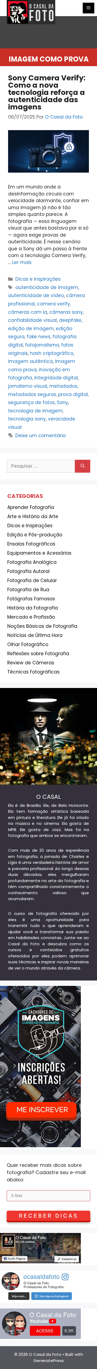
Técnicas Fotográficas (33, 672)
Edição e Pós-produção (34, 535)
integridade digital (56, 378)
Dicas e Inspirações (38, 279)
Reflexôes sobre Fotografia (38, 653)
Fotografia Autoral (28, 571)
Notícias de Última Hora (35, 635)
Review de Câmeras (30, 662)
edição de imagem (31, 328)
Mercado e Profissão (31, 617)
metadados (63, 386)
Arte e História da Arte (32, 516)
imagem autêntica (30, 361)
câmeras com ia (27, 312)
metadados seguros (32, 394)
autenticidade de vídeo (36, 295)
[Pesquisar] (82, 466)
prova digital (73, 394)
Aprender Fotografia (30, 507)
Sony (62, 402)
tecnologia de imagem (35, 411)
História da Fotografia (32, 608)
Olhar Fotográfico (27, 644)
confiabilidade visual (32, 320)
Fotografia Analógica (32, 562)
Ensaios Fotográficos (31, 544)
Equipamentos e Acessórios (39, 553)
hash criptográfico (51, 353)
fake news (38, 336)
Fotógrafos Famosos (31, 599)
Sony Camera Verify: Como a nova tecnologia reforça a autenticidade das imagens (46, 92)
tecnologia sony (27, 419)
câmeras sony (66, 312)
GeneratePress (48, 1360)
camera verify (53, 304)
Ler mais (22, 262)
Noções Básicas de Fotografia (42, 626)
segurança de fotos (31, 402)
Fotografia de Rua (28, 589)
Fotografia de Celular (32, 580)
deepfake (70, 320)
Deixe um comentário (40, 435)
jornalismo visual (27, 386)
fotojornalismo (42, 345)
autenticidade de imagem (46, 287)
